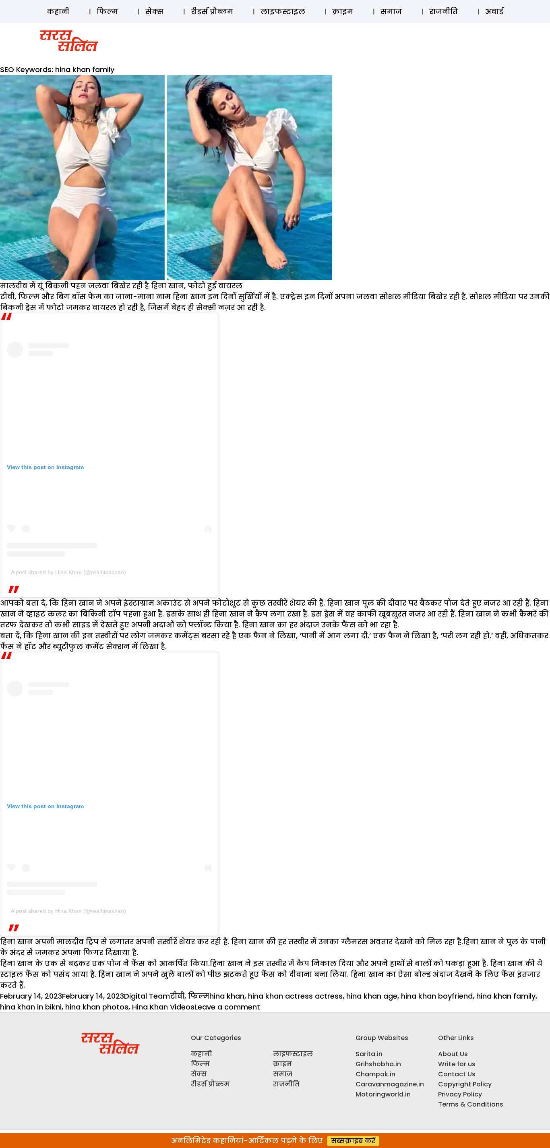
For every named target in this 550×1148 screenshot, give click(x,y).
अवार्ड (494, 11)
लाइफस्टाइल (283, 11)
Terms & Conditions (470, 1104)
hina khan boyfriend (437, 996)
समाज (391, 11)
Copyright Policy (465, 1084)
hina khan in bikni (31, 1007)
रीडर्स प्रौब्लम (212, 11)
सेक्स (154, 11)
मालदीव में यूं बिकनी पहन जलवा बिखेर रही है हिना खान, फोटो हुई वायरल (121, 286)
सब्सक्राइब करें (353, 1141)
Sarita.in (369, 1054)
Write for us (457, 1064)
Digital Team (147, 996)
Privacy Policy (460, 1094)
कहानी (58, 11)
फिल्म (107, 11)
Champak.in (375, 1074)
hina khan (226, 996)
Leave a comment (227, 1007)
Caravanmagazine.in (390, 1084)
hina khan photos (96, 1007)
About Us (453, 1054)
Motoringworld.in (383, 1094)
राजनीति (443, 11)
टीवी (177, 996)
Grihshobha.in (378, 1064)
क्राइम (342, 11)
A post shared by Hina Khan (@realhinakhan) (68, 572)
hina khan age (371, 996)
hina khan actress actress (295, 996)
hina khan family (506, 996)
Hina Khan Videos (163, 1007)
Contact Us (457, 1074)
